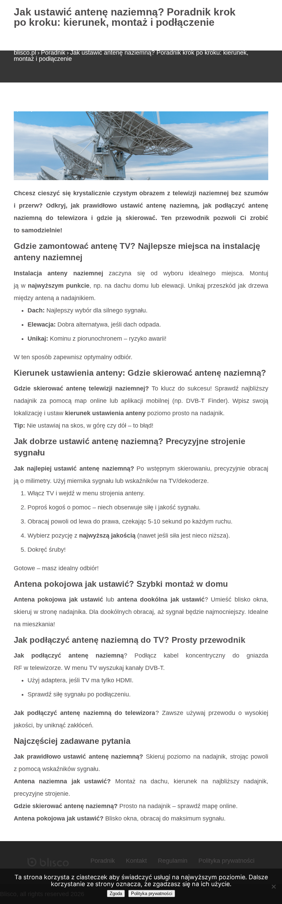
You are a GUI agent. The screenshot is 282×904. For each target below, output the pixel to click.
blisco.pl (25, 52)
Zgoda (116, 893)
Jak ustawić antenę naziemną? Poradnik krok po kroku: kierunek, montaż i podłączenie (131, 55)
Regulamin (172, 860)
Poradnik (53, 52)
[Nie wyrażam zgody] (273, 886)
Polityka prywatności (226, 860)
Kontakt (136, 860)
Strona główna (34, 102)
